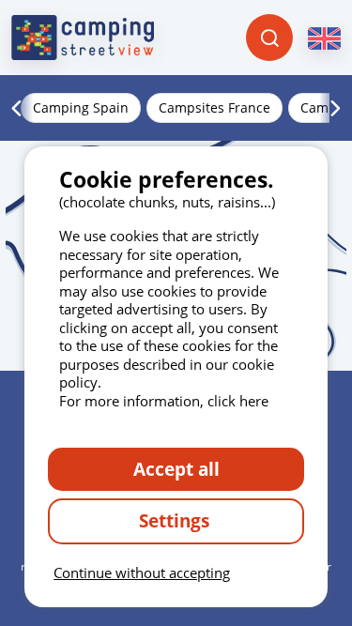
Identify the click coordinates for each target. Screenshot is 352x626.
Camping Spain (81, 107)
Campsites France (214, 107)
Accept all (176, 469)
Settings (176, 520)
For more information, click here (163, 400)
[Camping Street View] (82, 37)
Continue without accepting (142, 572)
